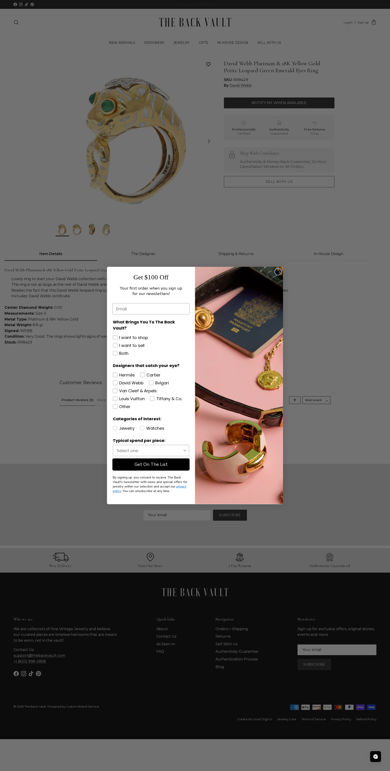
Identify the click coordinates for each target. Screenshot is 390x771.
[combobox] (150, 450)
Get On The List (151, 464)
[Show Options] (185, 450)
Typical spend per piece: (139, 440)
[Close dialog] (278, 272)
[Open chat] (375, 756)
